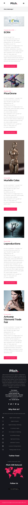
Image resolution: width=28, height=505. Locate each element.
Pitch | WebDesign (8, 9)
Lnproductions (12, 243)
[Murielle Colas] (14, 157)
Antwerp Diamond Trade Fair (12, 319)
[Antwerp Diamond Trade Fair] (14, 300)
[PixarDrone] (14, 81)
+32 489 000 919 (14, 398)
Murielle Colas (11, 180)
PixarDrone (10, 93)
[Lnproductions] (14, 227)
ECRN (7, 32)
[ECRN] (14, 21)
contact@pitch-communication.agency (14, 396)
